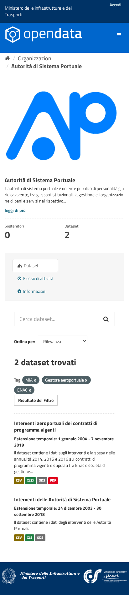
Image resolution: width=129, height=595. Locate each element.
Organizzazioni (35, 58)
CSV (19, 480)
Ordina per (24, 341)
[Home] (7, 58)
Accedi (115, 5)
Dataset (31, 265)
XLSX (30, 480)
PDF (53, 480)
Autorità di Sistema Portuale (46, 66)
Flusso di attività (37, 278)
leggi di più (15, 210)
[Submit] (106, 319)
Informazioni (34, 291)
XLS (29, 537)
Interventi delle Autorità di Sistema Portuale (62, 499)
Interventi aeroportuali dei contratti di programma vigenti (55, 426)
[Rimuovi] (35, 380)
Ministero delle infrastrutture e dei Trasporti (38, 11)
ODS (42, 480)
